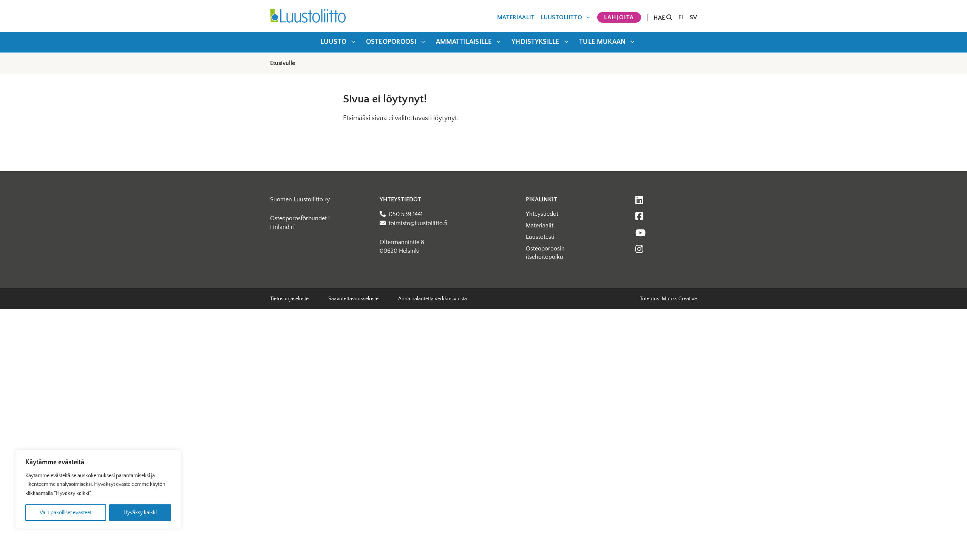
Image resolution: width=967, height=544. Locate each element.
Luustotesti (540, 236)
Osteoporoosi (391, 42)
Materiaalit (515, 17)
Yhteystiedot (542, 213)
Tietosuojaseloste (289, 299)
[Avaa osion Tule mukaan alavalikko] (632, 41)
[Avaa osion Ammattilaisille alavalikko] (498, 41)
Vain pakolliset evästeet (65, 513)
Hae (660, 17)
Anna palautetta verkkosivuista (432, 299)
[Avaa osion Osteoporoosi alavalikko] (423, 41)
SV (693, 17)
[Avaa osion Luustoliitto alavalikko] (588, 17)
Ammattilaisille (464, 42)
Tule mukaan (602, 42)
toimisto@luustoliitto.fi (418, 223)
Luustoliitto (561, 17)
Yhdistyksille (535, 42)
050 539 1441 (406, 214)
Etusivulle (282, 63)
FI (680, 17)
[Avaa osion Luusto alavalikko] (353, 41)
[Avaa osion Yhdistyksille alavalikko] (566, 41)
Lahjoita (619, 17)
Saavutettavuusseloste (353, 299)
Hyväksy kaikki (140, 513)
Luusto (333, 42)
